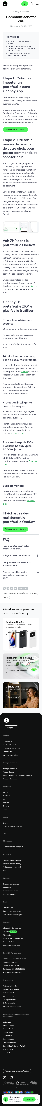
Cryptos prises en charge (12, 826)
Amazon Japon (8, 772)
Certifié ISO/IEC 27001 (11, 966)
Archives (25, 11)
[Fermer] (38, 1099)
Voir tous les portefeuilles (12, 1006)
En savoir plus (17, 433)
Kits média (7, 935)
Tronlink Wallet (8, 1032)
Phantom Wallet (8, 1025)
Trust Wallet (7, 1053)
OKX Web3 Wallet (9, 1042)
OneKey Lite (7, 752)
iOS (4, 799)
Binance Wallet (8, 1039)
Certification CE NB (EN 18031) (14, 969)
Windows (6, 796)
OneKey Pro (7, 741)
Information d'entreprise (12, 928)
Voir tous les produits (10, 755)
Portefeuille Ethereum (11, 989)
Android (6, 803)
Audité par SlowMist (10, 962)
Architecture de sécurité (12, 867)
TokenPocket (7, 1036)
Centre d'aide (8, 908)
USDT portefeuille (9, 1000)
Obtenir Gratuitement (17, 671)
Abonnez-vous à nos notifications (17, 1071)
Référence (7, 887)
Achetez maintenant (16, 632)
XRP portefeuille (8, 996)
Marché (33, 286)
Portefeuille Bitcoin (10, 986)
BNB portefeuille (9, 1003)
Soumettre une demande (12, 911)
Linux (5, 809)
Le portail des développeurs (13, 847)
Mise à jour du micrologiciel (13, 914)
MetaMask (7, 1022)
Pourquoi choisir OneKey (12, 860)
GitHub (24, 371)
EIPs (4, 833)
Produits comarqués (10, 891)
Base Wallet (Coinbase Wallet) (14, 1046)
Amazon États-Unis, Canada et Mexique (17, 775)
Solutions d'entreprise (11, 884)
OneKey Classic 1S (9, 745)
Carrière (6, 932)
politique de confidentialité (13, 938)
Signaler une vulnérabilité (12, 972)
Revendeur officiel (9, 894)
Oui (7, 597)
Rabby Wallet (8, 1029)
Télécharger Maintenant (15, 129)
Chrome (6, 806)
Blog (4, 870)
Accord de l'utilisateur (11, 942)
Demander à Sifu (14, 697)
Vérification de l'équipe (11, 945)
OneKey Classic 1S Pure (11, 748)
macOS (5, 792)
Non (35, 593)
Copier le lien (23, 588)
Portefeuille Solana (9, 993)
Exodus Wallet (8, 1049)
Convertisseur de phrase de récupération (18, 830)
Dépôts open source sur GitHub (14, 959)
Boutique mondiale (10, 769)
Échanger (6, 823)
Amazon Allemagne (10, 779)
